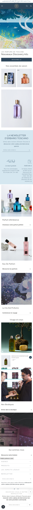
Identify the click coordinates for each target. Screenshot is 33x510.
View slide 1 (14, 47)
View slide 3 (8, 345)
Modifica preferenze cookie (7, 452)
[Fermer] (30, 492)
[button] (27, 6)
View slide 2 (19, 47)
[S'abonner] (30, 144)
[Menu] (2, 6)
